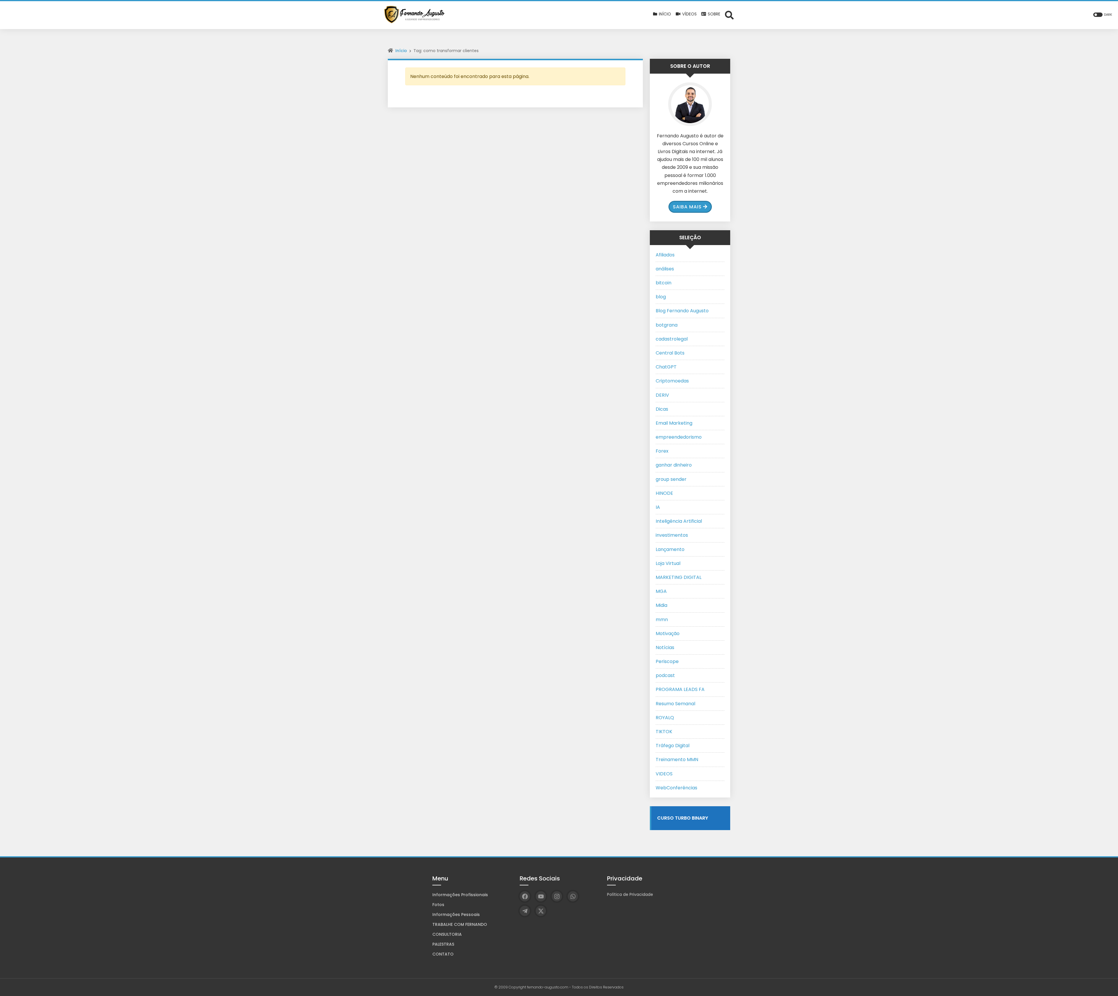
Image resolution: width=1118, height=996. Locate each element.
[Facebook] (525, 896)
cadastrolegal (672, 339)
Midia (661, 605)
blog (661, 296)
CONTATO (443, 954)
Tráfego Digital (672, 745)
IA (658, 507)
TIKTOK (664, 731)
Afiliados (665, 254)
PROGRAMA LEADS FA (680, 689)
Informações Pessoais (456, 914)
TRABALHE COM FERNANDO (459, 924)
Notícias (665, 647)
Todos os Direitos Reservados (598, 987)
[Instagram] (557, 896)
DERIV (662, 395)
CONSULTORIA (447, 934)
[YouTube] (541, 896)
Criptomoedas (672, 381)
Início (401, 51)
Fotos (438, 905)
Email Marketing (674, 423)
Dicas (662, 409)
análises (665, 268)
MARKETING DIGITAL (678, 577)
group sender (671, 479)
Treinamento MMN (677, 759)
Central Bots (670, 353)
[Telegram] (525, 911)
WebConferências (676, 787)
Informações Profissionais (460, 895)
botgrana (666, 325)
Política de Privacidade (630, 894)
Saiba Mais (687, 206)
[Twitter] (541, 911)
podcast (665, 675)
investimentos (672, 535)
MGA (661, 591)
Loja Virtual (668, 563)
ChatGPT (666, 367)
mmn (662, 619)
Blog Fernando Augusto (682, 310)
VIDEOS (664, 773)
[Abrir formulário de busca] (729, 14)
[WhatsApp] (573, 896)
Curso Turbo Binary (682, 818)
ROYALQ (665, 717)
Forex (662, 451)
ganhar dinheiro (674, 465)
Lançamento (670, 549)
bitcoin (663, 282)
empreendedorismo (679, 437)
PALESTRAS (443, 944)
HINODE (664, 493)
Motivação (668, 633)
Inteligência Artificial (679, 521)
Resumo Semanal (675, 703)
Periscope (667, 661)
